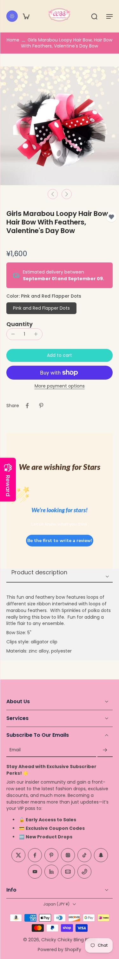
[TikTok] (84, 855)
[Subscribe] (105, 750)
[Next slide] (67, 194)
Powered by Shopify (59, 949)
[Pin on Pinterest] (41, 406)
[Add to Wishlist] (111, 217)
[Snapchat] (101, 855)
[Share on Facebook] (27, 406)
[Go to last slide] (53, 194)
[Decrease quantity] (13, 334)
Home (13, 40)
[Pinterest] (51, 855)
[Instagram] (68, 855)
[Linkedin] (51, 872)
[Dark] (12, 16)
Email (15, 750)
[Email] (68, 872)
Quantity (19, 324)
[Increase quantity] (36, 334)
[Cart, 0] (26, 16)
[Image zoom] (59, 125)
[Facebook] (35, 855)
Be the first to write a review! (59, 541)
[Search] (94, 16)
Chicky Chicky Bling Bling (68, 940)
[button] (109, 16)
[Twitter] (18, 855)
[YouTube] (35, 872)
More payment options (60, 386)
